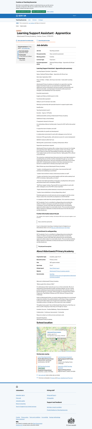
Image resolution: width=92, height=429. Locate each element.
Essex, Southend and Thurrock (65, 378)
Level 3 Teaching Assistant (44, 357)
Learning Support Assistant (65, 357)
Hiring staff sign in (51, 395)
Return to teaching (20, 403)
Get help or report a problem (54, 407)
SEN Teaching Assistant (44, 366)
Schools (34, 20)
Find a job (18, 398)
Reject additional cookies (38, 11)
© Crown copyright (71, 425)
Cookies (18, 417)
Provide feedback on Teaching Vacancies (57, 410)
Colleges (40, 20)
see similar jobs (26, 48)
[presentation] (56, 339)
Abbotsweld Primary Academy (54, 332)
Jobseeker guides (20, 401)
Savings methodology (54, 417)
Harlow (53, 378)
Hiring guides (50, 398)
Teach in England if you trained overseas (26, 406)
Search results (23, 26)
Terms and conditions (35, 417)
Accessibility (45, 417)
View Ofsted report (54, 268)
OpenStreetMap (68, 351)
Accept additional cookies (23, 11)
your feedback (32, 23)
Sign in (74, 15)
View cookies (50, 11)
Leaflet (60, 351)
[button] (56, 339)
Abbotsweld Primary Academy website (60, 271)
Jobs (29, 20)
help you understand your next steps (60, 227)
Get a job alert (42, 375)
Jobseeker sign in (20, 395)
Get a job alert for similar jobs (25, 40)
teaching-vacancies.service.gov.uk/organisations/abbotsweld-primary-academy (63, 275)
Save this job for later (44, 40)
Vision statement (20, 419)
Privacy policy (24, 417)
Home (17, 26)
